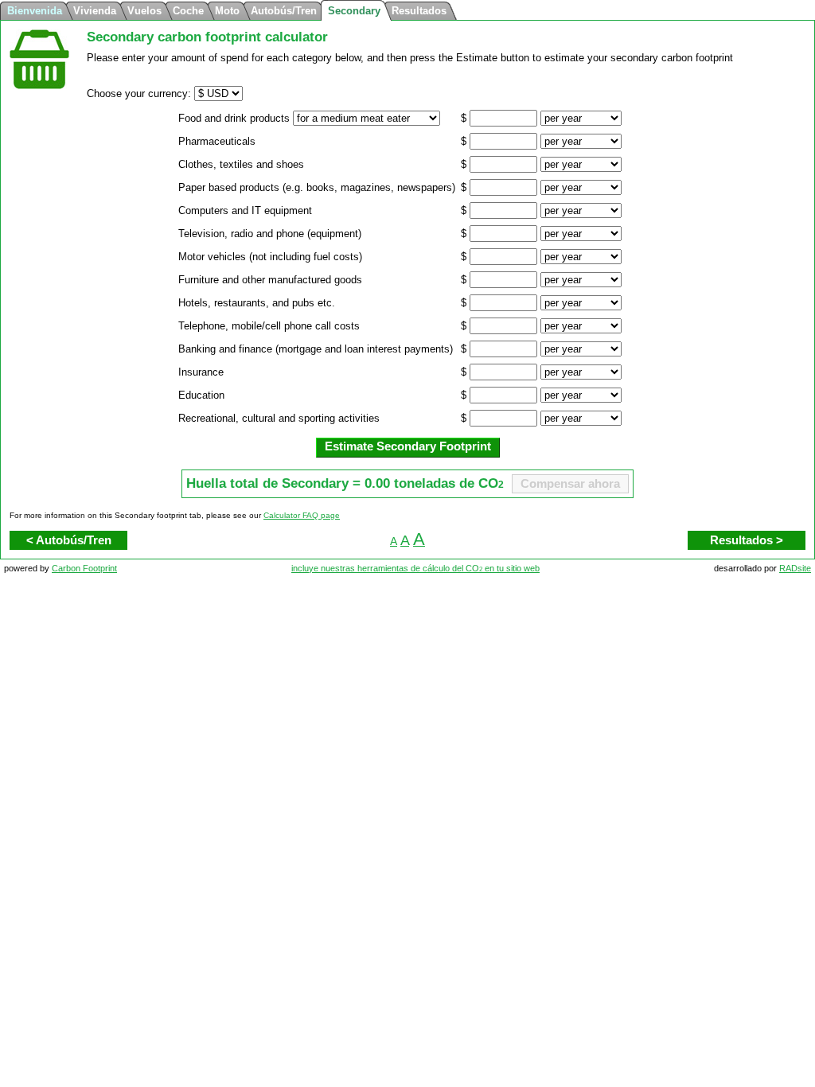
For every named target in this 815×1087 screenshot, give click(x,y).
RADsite (795, 568)
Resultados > (746, 540)
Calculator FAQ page (301, 515)
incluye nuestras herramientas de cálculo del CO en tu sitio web (415, 568)
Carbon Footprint (84, 568)
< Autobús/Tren (68, 540)
